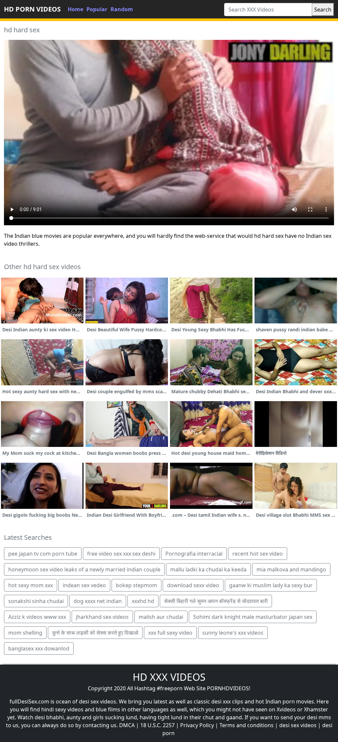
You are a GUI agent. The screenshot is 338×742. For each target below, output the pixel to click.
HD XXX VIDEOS (169, 677)
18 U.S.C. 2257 (157, 725)
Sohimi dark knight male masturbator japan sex (252, 616)
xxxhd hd (143, 601)
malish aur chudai (161, 616)
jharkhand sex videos (102, 616)
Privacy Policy (197, 725)
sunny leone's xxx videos (232, 632)
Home (75, 9)
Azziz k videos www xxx (37, 616)
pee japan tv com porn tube (42, 553)
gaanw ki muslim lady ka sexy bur (271, 585)
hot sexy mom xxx (30, 585)
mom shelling (25, 632)
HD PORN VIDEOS (32, 9)
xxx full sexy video (170, 632)
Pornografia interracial (193, 553)
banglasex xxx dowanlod (38, 648)
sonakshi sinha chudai (36, 601)
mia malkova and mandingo (291, 569)
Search (322, 9)
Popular (96, 9)
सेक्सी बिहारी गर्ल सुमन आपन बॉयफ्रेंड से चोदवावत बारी (216, 601)
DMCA (127, 725)
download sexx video (193, 585)
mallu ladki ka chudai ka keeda (208, 569)
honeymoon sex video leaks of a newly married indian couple (84, 569)
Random (122, 9)
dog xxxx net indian (98, 601)
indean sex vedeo (84, 585)
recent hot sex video (257, 553)
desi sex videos (298, 725)
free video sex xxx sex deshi (121, 553)
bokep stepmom (136, 585)
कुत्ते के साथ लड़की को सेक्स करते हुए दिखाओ (95, 632)
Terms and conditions (247, 725)
